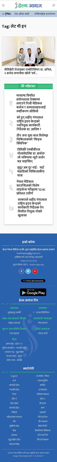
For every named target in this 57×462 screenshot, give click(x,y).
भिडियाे (14, 412)
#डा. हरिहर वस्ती (21, 14)
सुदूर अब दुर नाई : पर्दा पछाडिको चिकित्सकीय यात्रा (30, 172)
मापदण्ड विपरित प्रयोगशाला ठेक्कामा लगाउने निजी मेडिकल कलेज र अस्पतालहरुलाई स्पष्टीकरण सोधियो (31, 103)
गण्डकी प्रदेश (14, 390)
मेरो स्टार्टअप (42, 417)
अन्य (14, 381)
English (14, 376)
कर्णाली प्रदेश (14, 385)
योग (14, 421)
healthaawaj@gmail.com (28, 253)
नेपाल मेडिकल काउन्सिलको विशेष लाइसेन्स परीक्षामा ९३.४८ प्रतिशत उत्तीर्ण (31, 188)
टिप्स (14, 394)
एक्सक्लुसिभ (43, 381)
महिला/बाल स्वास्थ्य (14, 417)
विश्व (14, 431)
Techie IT (40, 456)
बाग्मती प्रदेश (14, 408)
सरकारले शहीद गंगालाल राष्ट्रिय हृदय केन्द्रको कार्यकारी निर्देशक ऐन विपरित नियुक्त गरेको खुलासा (32, 207)
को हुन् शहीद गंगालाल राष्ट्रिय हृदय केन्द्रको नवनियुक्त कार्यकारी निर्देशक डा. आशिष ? (30, 123)
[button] (3, 5)
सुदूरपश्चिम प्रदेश (14, 440)
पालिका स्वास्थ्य (43, 394)
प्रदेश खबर (14, 403)
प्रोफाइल (42, 403)
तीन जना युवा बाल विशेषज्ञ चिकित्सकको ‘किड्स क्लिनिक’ (32, 139)
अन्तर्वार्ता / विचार (42, 376)
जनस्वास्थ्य (42, 390)
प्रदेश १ (14, 399)
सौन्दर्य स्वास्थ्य (42, 440)
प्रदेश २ (42, 399)
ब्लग (43, 408)
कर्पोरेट (43, 385)
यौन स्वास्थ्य (42, 421)
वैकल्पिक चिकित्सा (42, 431)
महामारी (43, 412)
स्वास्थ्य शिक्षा (14, 444)
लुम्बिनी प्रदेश (14, 426)
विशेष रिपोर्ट (42, 426)
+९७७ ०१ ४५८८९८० (28, 261)
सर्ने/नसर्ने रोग (42, 435)
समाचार (14, 435)
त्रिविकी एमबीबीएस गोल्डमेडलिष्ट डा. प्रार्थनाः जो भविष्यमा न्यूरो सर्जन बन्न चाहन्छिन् (31, 155)
